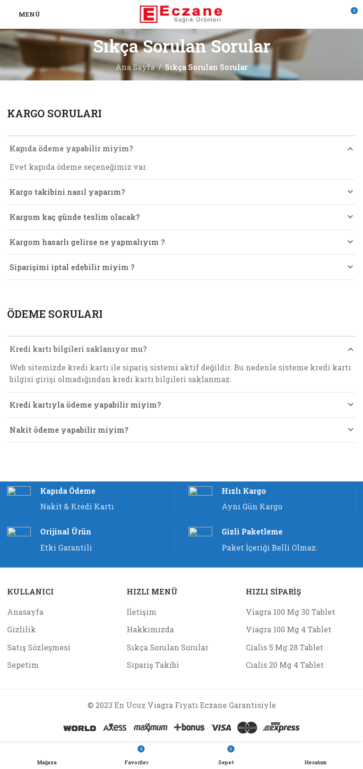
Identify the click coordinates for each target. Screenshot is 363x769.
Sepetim (23, 665)
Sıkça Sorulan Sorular (167, 647)
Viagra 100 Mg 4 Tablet (288, 629)
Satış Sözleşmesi (38, 647)
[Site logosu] (181, 13)
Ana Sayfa (135, 67)
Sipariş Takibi (153, 665)
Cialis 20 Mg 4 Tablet (285, 665)
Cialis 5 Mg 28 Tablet (284, 647)
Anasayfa (25, 612)
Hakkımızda (150, 629)
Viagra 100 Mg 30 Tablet (290, 612)
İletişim (141, 612)
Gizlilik (21, 629)
